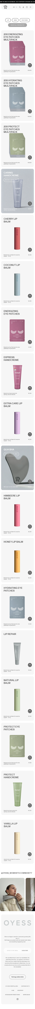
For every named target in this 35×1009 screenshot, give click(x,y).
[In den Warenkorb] (30, 65)
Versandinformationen (12, 994)
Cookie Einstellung (11, 986)
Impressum (26, 994)
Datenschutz (25, 986)
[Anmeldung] (23, 7)
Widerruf (20, 990)
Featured (25, 20)
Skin (15, 20)
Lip (8, 20)
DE (14, 7)
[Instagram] (17, 999)
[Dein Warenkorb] (27, 7)
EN (16, 7)
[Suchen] (20, 7)
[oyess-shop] (5, 7)
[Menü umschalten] (30, 7)
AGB (13, 990)
